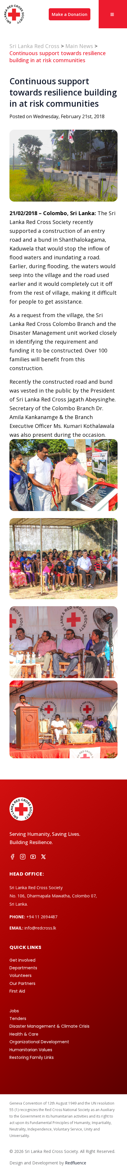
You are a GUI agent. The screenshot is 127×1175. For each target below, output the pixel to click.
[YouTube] (33, 857)
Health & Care (23, 1034)
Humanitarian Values (30, 1050)
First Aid (17, 991)
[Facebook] (12, 857)
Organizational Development (39, 1042)
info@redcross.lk (40, 928)
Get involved (22, 960)
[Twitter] (43, 857)
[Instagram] (23, 857)
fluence (75, 1163)
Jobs (14, 1011)
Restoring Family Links (31, 1057)
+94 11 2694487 (41, 916)
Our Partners (22, 983)
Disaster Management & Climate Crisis (49, 1026)
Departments (23, 968)
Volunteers (20, 975)
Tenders (17, 1018)
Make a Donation (69, 14)
